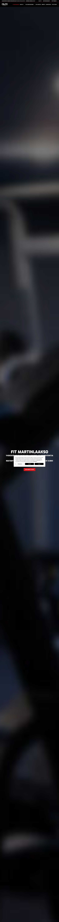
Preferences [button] (35, 461)
